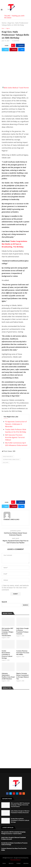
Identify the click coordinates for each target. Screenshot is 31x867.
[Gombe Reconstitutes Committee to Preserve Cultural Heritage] (8, 644)
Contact (18, 863)
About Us (11, 863)
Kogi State (5, 462)
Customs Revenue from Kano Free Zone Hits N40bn (22, 652)
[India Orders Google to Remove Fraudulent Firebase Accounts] (22, 621)
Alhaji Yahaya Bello (8, 456)
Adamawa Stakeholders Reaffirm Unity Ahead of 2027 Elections (8, 676)
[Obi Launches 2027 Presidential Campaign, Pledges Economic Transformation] (8, 621)
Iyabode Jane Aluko (11, 519)
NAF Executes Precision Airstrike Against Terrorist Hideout (15, 437)
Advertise (25, 863)
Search (4, 602)
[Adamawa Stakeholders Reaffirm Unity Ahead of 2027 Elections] (8, 666)
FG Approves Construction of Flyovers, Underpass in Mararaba (16, 424)
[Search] (29, 10)
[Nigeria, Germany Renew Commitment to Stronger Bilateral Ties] (22, 666)
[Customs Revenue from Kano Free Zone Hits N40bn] (22, 644)
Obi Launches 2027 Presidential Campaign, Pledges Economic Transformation (7, 632)
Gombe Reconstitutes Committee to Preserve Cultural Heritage (7, 654)
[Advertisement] (15, 68)
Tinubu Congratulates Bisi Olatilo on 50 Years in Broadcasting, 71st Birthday (14, 244)
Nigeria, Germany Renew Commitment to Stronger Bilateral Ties (22, 676)
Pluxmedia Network (15, 860)
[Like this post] (13, 45)
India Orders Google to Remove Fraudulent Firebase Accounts (22, 631)
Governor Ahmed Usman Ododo (11, 459)
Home (4, 23)
